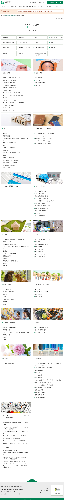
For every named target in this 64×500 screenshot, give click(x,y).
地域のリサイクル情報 (40, 211)
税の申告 (5, 133)
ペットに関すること (8, 289)
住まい (36, 42)
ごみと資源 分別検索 (40, 191)
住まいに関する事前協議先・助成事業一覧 (13, 239)
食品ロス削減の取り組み (41, 208)
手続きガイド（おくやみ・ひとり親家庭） (13, 103)
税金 (36, 37)
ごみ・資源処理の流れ (40, 216)
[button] (32, 2)
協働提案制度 (38, 294)
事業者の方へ (38, 213)
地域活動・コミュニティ (24, 47)
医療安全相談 (38, 377)
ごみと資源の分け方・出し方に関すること (46, 201)
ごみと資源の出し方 (40, 193)
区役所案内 (57, 493)
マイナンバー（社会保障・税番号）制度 (13, 95)
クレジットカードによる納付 (42, 141)
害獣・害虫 (6, 294)
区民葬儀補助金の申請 (8, 363)
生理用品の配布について (9, 335)
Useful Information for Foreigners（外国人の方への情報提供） (41, 53)
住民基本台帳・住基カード (9, 105)
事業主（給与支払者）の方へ (10, 143)
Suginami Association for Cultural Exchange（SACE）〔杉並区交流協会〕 (14, 458)
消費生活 (53, 47)
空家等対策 (6, 258)
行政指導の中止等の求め (41, 395)
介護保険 (37, 85)
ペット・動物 (6, 47)
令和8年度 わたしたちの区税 (10, 163)
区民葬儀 (5, 53)
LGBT (4, 340)
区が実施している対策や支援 (42, 206)
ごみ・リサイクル (23, 42)
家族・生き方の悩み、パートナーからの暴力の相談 (48, 380)
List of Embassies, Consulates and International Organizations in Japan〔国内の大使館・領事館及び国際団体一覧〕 (15, 466)
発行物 (4, 296)
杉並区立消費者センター (41, 327)
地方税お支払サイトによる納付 (43, 143)
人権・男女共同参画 (39, 47)
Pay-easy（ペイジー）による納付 (43, 138)
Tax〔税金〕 (6, 447)
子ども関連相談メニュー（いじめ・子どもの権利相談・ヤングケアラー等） (48, 364)
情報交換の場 (38, 296)
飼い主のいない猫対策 (8, 292)
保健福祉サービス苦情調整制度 (43, 387)
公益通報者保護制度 (40, 397)
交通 (52, 42)
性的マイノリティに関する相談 (43, 382)
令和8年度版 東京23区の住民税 (11, 160)
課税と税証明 (6, 136)
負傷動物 (5, 304)
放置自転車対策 (39, 251)
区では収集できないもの (41, 198)
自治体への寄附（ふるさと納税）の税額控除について (16, 139)
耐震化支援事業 (7, 256)
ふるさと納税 (6, 167)
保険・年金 (21, 37)
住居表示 (5, 263)
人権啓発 (5, 337)
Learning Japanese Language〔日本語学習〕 (14, 461)
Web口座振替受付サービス (9, 42)
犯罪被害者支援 (39, 390)
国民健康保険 (38, 78)
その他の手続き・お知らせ (9, 110)
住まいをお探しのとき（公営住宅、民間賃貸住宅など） (16, 247)
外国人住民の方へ (7, 90)
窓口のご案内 (6, 107)
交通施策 (37, 241)
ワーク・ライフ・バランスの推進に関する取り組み (16, 332)
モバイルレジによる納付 (41, 136)
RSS (41, 493)
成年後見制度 (38, 375)
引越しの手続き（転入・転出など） (12, 78)
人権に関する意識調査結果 (9, 327)
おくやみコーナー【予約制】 (10, 100)
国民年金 (37, 80)
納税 (4, 145)
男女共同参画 (6, 330)
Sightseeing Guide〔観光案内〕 (11, 450)
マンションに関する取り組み (10, 253)
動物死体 (5, 301)
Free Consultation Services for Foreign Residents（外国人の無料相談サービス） (15, 428)
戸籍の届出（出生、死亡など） (11, 80)
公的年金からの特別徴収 (9, 148)
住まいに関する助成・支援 (9, 244)
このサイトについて (44, 490)
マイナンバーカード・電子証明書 (11, 93)
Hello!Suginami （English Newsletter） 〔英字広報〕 (15, 453)
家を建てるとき (7, 241)
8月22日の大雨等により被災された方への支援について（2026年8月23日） (36, 11)
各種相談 (21, 53)
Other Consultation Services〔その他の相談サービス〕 (16, 432)
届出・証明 (5, 37)
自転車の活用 (38, 246)
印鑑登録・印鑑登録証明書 (9, 88)
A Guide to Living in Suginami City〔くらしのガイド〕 (15, 444)
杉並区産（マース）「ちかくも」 (43, 239)
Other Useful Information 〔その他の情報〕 (14, 441)
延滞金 (4, 155)
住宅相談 (5, 251)
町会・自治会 (38, 289)
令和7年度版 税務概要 (9, 165)
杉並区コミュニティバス (41, 244)
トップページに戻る (44, 488)
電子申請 (5, 98)
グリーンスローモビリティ (42, 254)
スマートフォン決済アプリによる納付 (44, 133)
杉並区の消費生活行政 (40, 330)
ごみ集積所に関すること (41, 203)
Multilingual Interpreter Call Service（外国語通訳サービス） (15, 423)
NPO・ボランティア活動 (41, 292)
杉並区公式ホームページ (10, 15)
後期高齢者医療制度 (40, 83)
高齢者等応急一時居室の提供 (10, 261)
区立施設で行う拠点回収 (41, 196)
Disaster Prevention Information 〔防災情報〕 (15, 436)
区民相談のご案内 (39, 370)
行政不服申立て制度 (40, 392)
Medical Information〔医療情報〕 (11, 438)
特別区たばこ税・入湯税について (11, 153)
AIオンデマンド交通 (40, 256)
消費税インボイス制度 (8, 158)
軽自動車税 (6, 150)
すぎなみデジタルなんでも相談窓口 (44, 367)
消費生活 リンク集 (40, 332)
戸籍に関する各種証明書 (9, 83)
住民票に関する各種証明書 (9, 85)
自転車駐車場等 (39, 249)
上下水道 (5, 266)
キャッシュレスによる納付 (57, 37)
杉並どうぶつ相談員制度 (9, 299)
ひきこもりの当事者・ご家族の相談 (44, 385)
